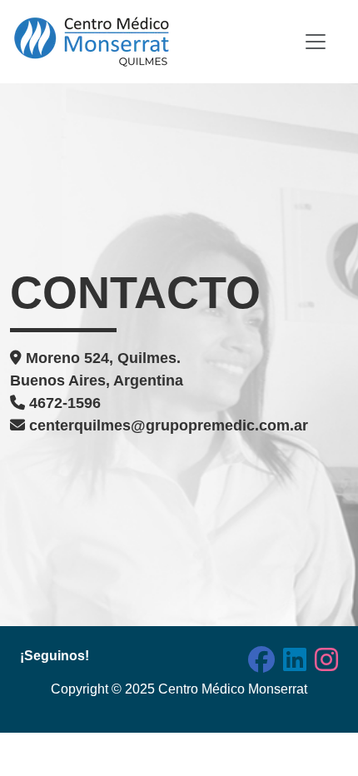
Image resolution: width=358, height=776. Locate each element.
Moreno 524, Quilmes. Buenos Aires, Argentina (96, 369)
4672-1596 (63, 403)
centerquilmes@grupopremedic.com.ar (166, 425)
